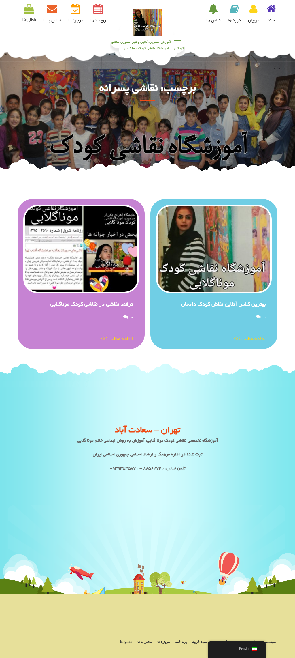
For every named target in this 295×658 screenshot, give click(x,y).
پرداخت (181, 642)
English (126, 642)
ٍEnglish (29, 20)
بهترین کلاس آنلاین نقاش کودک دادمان (223, 304)
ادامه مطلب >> (250, 338)
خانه (271, 20)
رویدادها (98, 20)
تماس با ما (52, 20)
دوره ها (234, 20)
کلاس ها (213, 20)
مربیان (253, 20)
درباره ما (75, 20)
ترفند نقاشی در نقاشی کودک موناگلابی (91, 304)
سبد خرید (199, 642)
